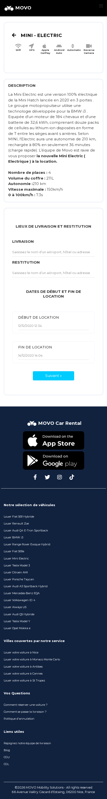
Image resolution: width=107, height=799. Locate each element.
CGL (6, 764)
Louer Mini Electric (16, 558)
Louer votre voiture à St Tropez (24, 680)
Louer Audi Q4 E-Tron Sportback (26, 530)
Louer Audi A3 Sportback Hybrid (26, 586)
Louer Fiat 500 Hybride (19, 516)
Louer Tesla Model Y (17, 621)
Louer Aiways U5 (15, 607)
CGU (7, 757)
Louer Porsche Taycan (19, 579)
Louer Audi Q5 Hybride (19, 614)
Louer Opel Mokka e (17, 628)
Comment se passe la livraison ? (25, 711)
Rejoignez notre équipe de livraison (27, 743)
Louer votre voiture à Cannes (23, 673)
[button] (101, 6)
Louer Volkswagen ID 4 (19, 600)
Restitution (26, 262)
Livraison (23, 241)
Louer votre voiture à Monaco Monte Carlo (32, 659)
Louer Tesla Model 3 (17, 565)
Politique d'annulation (19, 718)
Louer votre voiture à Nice (21, 652)
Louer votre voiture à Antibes (23, 666)
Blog (7, 750)
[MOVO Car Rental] (53, 428)
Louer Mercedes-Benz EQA (22, 593)
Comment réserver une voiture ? (26, 705)
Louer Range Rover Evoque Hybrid (27, 544)
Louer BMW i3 (13, 537)
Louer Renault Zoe (16, 523)
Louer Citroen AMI (16, 572)
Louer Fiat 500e (14, 551)
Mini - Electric (40, 35)
